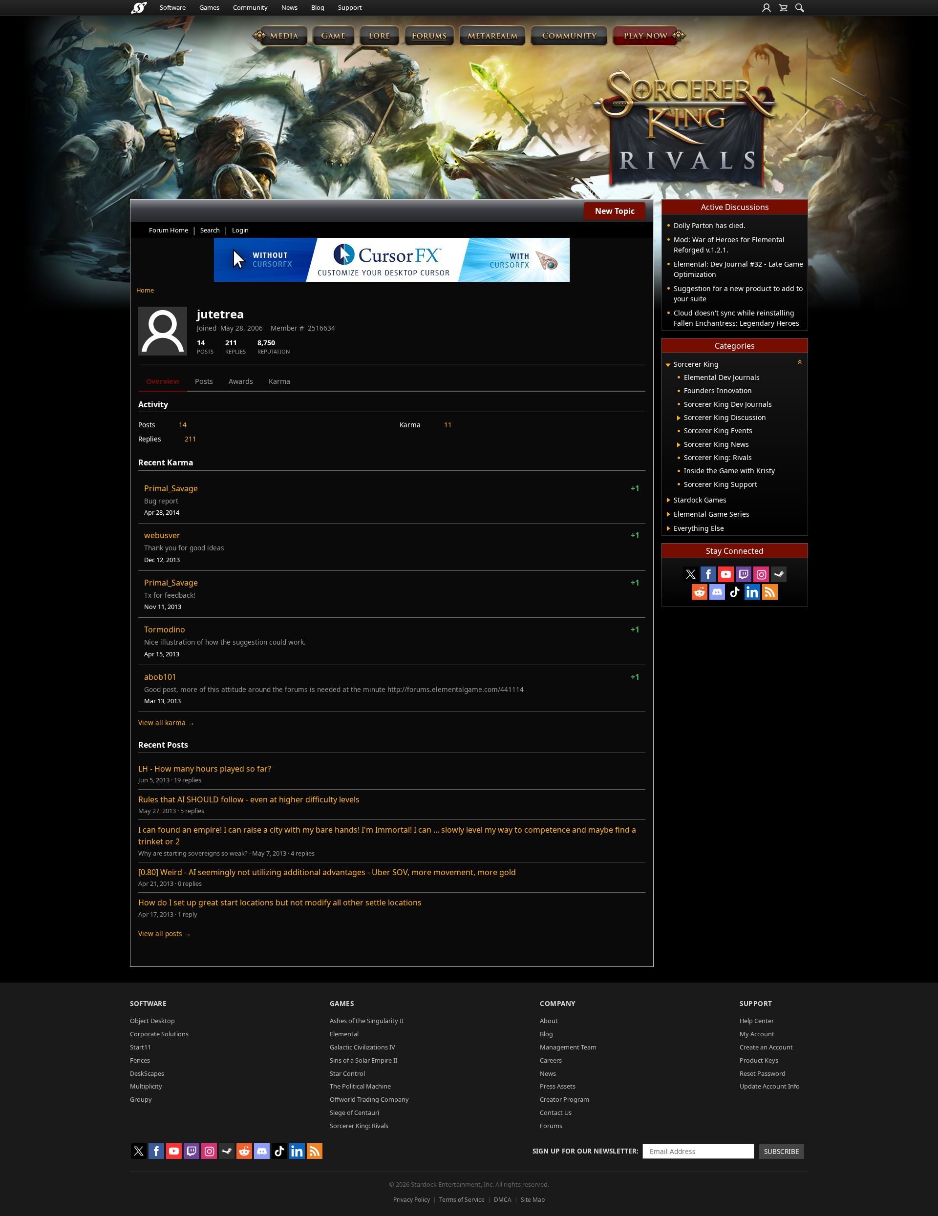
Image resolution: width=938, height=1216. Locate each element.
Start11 (140, 1047)
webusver (162, 535)
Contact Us (556, 1112)
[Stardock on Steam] (779, 574)
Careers (551, 1060)
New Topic (615, 211)
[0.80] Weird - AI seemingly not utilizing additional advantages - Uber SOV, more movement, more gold (327, 872)
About (549, 1020)
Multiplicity (146, 1086)
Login (240, 230)
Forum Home (168, 230)
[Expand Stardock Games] (668, 500)
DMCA (503, 1199)
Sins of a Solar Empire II (363, 1060)
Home (145, 290)
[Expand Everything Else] (668, 528)
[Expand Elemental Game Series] (668, 514)
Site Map (533, 1199)
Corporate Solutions (159, 1033)
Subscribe (781, 1151)
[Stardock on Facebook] (708, 574)
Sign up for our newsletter (585, 1150)
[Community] (569, 35)
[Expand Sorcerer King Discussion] (679, 418)
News (289, 7)
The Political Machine (360, 1086)
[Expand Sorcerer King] (667, 365)
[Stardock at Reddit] (699, 592)
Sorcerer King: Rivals (359, 1125)
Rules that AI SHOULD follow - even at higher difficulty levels (249, 799)
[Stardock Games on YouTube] (726, 574)
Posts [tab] (204, 381)
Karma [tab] (279, 381)
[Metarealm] (492, 35)
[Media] (280, 35)
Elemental (344, 1033)
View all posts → (164, 933)
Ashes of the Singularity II (367, 1020)
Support (350, 7)
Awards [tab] (241, 381)
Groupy (141, 1099)
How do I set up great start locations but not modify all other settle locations (280, 902)
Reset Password (763, 1073)
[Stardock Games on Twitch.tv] (743, 574)
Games (209, 7)
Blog (317, 7)
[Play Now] (649, 35)
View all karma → (166, 722)
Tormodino (164, 629)
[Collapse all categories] (800, 362)
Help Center (757, 1020)
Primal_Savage (171, 488)
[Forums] (429, 35)
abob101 (160, 676)
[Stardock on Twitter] (691, 574)
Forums (551, 1125)
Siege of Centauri (354, 1112)
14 (183, 424)
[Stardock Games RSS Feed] (770, 592)
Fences (140, 1060)
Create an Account (766, 1047)
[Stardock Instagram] (761, 574)
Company (558, 1003)
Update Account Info (770, 1086)
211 (190, 438)
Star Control (347, 1073)
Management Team (568, 1047)
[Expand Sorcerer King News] (679, 444)
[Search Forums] (799, 7)
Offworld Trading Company (369, 1099)
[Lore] (379, 35)
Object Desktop (152, 1020)
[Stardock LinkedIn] (752, 592)
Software (173, 7)
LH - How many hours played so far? (204, 768)
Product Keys (759, 1060)
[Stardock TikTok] (735, 592)
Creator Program (564, 1099)
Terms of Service (462, 1199)
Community (250, 7)
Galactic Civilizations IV (362, 1047)
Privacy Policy (411, 1199)
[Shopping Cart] (783, 7)
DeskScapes (147, 1073)
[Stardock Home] (139, 8)
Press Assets (558, 1086)
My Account (757, 1033)
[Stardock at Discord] (717, 592)
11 (448, 424)
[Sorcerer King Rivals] (685, 129)
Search (210, 230)
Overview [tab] (162, 381)
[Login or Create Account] (766, 7)
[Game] (334, 35)
